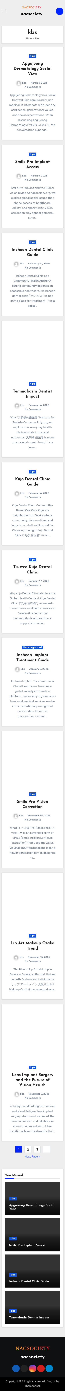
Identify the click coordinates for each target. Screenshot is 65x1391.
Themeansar (32, 1386)
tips (32, 56)
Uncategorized (32, 647)
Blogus (51, 1381)
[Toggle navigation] (4, 11)
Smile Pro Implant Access (27, 1245)
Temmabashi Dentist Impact (29, 1317)
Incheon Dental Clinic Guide (29, 1281)
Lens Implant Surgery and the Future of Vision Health (32, 1080)
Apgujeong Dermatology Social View (33, 69)
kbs (24, 82)
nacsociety (31, 14)
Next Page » (32, 1156)
